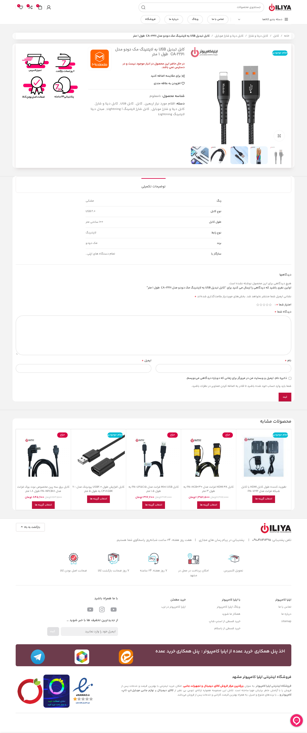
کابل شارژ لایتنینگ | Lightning (128, 109)
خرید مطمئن (178, 600)
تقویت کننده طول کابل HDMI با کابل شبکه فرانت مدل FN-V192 (263, 489)
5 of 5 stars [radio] (257, 304)
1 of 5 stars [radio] (270, 304)
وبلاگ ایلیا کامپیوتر (228, 607)
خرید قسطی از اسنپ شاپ (224, 621)
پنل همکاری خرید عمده (177, 651)
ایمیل (146, 360)
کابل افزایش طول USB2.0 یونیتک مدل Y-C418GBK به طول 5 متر (98, 489)
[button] (282, 155)
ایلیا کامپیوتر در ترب (173, 607)
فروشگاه (150, 19)
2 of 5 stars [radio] (267, 304)
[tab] (153, 184)
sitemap (286, 621)
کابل (276, 36)
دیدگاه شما (282, 312)
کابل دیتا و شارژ (258, 36)
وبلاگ (195, 19)
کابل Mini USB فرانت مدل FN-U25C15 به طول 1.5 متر (153, 489)
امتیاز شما (283, 304)
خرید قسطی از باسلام (227, 628)
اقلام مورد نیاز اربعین (160, 103)
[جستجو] (143, 7)
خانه (286, 36)
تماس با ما (218, 19)
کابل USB (127, 103)
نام (288, 360)
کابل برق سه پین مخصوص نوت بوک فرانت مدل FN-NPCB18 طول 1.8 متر (43, 489)
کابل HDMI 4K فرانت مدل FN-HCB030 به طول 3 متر (208, 489)
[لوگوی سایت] (279, 7)
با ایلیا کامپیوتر (231, 600)
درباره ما (174, 19)
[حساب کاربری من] (48, 7)
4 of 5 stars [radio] (260, 304)
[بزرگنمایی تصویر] (279, 136)
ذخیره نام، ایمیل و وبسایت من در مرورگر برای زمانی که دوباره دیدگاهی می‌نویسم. (236, 378)
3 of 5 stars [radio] (263, 304)
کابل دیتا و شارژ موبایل (229, 36)
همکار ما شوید (231, 614)
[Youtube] (113, 609)
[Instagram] (102, 609)
